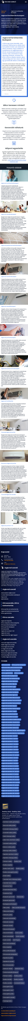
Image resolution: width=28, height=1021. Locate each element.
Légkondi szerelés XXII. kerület (10, 793)
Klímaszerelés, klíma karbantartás (11, 604)
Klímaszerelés (5, 629)
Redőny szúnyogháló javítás (10, 872)
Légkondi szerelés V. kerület (10, 747)
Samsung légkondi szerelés (9, 655)
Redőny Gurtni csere (8, 868)
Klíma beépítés (7, 947)
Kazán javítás (18, 932)
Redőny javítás (20, 868)
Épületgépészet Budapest (9, 904)
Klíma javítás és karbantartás (9, 609)
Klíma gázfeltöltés (6, 613)
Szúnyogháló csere (8, 990)
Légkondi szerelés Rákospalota (11, 689)
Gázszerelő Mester (8, 932)
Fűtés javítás (6, 907)
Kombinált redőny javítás (9, 832)
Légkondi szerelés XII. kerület (10, 766)
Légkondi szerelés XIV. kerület (10, 771)
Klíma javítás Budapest (7, 627)
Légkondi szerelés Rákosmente (11, 697)
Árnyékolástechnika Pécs (9, 889)
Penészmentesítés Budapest (10, 972)
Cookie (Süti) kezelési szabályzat (10, 595)
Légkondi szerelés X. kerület (10, 760)
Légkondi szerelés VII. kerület (10, 752)
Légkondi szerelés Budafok (9, 714)
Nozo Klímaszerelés (8, 965)
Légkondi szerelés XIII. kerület (10, 769)
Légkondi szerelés (10, 639)
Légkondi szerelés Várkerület (10, 728)
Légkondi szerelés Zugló (9, 687)
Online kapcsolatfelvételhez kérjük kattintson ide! (17, 160)
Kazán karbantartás (8, 936)
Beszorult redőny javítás (9, 825)
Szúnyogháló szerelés (9, 997)
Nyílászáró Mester (7, 968)
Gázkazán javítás (7, 915)
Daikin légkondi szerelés (8, 645)
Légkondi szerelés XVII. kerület (10, 779)
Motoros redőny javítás (9, 847)
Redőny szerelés (18, 979)
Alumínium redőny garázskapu (11, 822)
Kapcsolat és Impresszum (8, 1015)
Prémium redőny (7, 861)
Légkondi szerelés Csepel (9, 711)
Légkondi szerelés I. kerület (9, 736)
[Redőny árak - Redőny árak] (5, 806)
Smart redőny (6, 875)
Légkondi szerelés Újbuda (9, 684)
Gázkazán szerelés (8, 922)
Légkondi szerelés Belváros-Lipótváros (13, 733)
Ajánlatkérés (4, 599)
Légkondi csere (5, 633)
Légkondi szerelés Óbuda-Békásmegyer (13, 730)
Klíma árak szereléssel (9, 943)
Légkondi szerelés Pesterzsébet (11, 708)
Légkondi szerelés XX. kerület (10, 788)
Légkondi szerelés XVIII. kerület (10, 782)
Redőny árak (17, 861)
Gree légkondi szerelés (7, 647)
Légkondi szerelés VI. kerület (10, 749)
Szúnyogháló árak (8, 986)
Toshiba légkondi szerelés (8, 657)
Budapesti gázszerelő (8, 897)
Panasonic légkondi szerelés (9, 653)
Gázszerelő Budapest (8, 929)
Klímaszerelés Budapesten (8, 625)
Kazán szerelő (6, 940)
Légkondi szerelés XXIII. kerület (10, 796)
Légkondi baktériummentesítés (10, 611)
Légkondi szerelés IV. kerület (10, 744)
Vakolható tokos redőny (9, 883)
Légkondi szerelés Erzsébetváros (11, 719)
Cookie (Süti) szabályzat (8, 1011)
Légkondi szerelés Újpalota (9, 695)
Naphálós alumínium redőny (10, 854)
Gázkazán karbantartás (9, 918)
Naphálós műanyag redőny (10, 858)
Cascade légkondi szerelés (9, 643)
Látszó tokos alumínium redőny (11, 840)
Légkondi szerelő (11, 568)
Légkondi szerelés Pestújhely (10, 692)
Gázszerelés (20, 897)
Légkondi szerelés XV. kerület (10, 774)
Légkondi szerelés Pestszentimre (11, 703)
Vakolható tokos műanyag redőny (12, 879)
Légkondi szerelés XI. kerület (10, 763)
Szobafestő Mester (19, 983)
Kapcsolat (4, 597)
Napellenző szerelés (8, 961)
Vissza (6, 94)
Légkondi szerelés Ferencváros (10, 725)
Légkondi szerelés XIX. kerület (10, 785)
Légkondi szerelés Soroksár (10, 717)
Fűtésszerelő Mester (8, 911)
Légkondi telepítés (6, 621)
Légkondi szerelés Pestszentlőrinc (11, 700)
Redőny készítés (7, 979)
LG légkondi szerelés (7, 649)
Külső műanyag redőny (9, 836)
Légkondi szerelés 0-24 (7, 631)
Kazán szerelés (20, 936)
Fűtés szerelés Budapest (18, 907)
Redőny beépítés (7, 865)
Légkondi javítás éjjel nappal (9, 635)
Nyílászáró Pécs (19, 968)
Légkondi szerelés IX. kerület (10, 758)
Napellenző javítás (8, 958)
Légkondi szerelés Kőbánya (9, 681)
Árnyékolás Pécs (7, 886)
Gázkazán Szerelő (8, 925)
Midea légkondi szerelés (8, 651)
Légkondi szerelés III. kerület (10, 741)
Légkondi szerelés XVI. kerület (10, 777)
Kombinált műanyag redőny (10, 829)
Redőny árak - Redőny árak (11, 812)
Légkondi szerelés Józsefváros (10, 722)
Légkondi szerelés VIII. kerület (10, 755)
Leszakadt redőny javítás (9, 843)
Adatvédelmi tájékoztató (8, 593)
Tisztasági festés (7, 1001)
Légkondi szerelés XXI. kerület (10, 790)
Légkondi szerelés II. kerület (10, 738)
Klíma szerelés (8, 617)
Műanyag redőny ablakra (9, 850)
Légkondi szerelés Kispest (9, 706)
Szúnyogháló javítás (8, 994)
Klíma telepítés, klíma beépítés (10, 623)
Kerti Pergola (16, 940)
